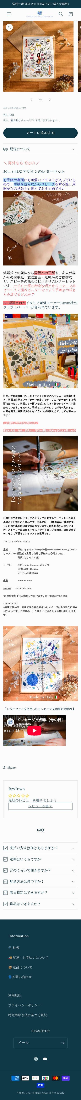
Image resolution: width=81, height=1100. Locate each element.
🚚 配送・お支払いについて (28, 957)
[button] (9, 14)
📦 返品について (20, 967)
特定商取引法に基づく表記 (27, 1015)
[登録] (63, 1043)
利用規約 (14, 995)
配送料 (14, 120)
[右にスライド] (49, 99)
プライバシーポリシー (24, 1005)
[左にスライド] (31, 99)
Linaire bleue (33, 1092)
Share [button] (11, 767)
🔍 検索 (14, 947)
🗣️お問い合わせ (20, 977)
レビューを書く (40, 806)
